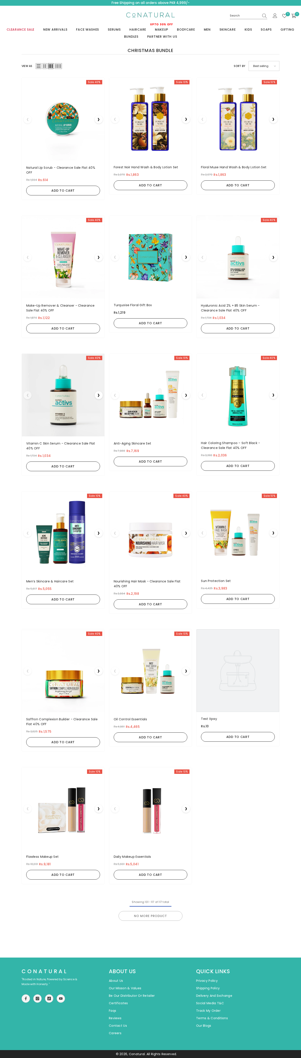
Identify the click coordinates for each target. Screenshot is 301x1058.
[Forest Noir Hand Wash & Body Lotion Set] (150, 119)
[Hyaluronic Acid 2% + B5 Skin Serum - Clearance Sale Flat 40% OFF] (238, 257)
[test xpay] (238, 670)
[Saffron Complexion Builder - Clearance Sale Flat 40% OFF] (63, 670)
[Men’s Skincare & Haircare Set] (63, 532)
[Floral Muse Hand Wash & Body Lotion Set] (238, 119)
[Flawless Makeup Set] (63, 808)
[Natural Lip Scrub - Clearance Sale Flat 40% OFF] (63, 119)
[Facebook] (26, 998)
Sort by (239, 66)
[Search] (248, 15)
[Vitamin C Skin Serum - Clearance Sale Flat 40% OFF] (63, 395)
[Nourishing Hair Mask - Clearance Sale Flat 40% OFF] (150, 532)
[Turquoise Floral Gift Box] (150, 257)
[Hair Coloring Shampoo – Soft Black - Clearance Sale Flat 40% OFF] (238, 395)
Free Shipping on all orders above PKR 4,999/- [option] (150, 2)
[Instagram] (37, 998)
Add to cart (63, 190)
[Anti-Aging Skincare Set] (150, 395)
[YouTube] (61, 998)
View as (27, 66)
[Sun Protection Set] (238, 532)
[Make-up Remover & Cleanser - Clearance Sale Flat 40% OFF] (63, 257)
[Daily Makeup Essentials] (150, 808)
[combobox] (244, 15)
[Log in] (275, 16)
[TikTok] (49, 998)
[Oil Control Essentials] (150, 670)
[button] (38, 66)
